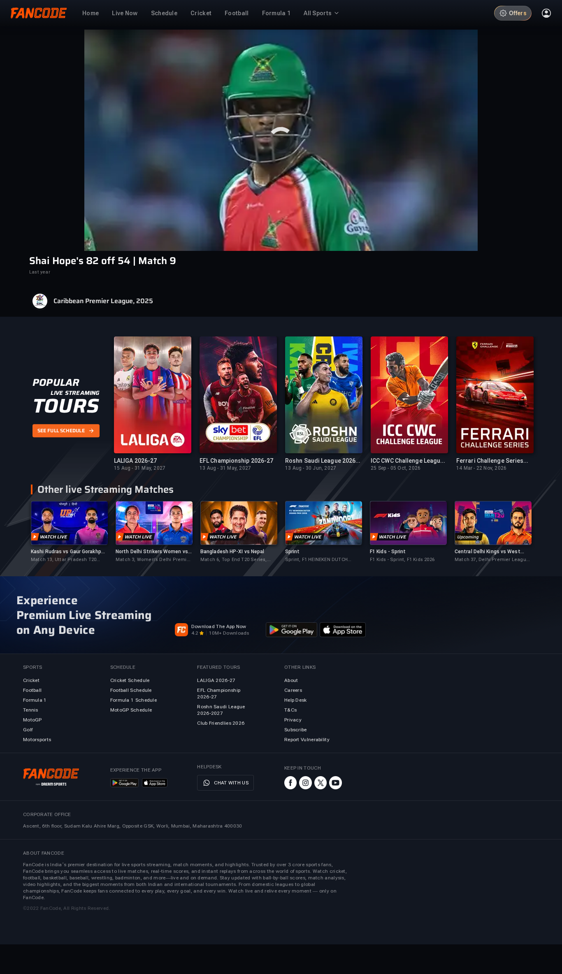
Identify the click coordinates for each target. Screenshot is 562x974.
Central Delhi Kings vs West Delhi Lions (487, 552)
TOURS (66, 406)
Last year (39, 272)
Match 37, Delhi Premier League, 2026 (492, 560)
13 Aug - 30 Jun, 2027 (310, 468)
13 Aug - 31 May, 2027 (225, 468)
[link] (69, 532)
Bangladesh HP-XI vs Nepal (232, 551)
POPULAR (56, 382)
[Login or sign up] (546, 13)
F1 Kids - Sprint (388, 551)
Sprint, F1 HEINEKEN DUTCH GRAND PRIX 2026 (316, 560)
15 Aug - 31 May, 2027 (139, 468)
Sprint (292, 551)
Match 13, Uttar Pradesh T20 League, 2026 (63, 560)
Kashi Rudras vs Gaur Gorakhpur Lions (68, 552)
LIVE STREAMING (75, 392)
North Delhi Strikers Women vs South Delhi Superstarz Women (153, 552)
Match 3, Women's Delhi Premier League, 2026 (153, 560)
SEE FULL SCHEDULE (61, 431)
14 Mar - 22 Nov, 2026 (481, 468)
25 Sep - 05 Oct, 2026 (395, 468)
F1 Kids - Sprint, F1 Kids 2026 (402, 559)
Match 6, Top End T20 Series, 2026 (233, 560)
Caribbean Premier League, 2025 (103, 301)
